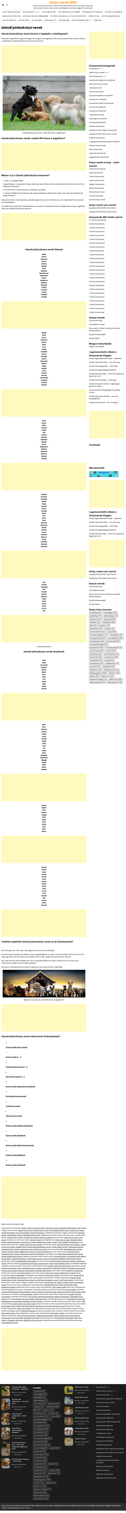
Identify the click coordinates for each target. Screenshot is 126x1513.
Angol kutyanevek (96, 173)
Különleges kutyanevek (92, 12)
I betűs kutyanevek (96, 251)
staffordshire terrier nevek (37, 1259)
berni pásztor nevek (78, 1245)
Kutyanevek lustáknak (97, 111)
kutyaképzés (97, 641)
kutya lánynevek (26, 1249)
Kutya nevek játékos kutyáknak (19, 1126)
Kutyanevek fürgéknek (98, 99)
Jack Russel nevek (81, 1408)
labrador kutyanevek (26, 1271)
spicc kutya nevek (24, 1308)
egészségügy (111, 616)
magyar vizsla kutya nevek (63, 1315)
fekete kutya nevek (41, 1230)
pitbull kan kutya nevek (32, 1320)
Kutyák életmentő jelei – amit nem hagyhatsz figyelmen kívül (20, 1446)
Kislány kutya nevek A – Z (17, 1067)
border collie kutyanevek (61, 1292)
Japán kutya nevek (96, 180)
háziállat (95, 622)
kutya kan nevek (29, 1304)
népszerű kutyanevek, (74, 1271)
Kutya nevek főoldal (11, 12)
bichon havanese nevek (26, 1268)
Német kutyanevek (96, 188)
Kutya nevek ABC (49, 12)
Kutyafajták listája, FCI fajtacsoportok (68, 16)
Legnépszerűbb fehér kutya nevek (102, 208)
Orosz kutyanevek (96, 196)
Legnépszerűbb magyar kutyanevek (103, 130)
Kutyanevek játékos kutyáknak (101, 95)
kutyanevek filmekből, (56, 1259)
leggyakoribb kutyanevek (26, 1261)
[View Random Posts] (2, 4)
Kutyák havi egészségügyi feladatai (102, 370)
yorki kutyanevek (25, 1294)
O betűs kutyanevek (97, 274)
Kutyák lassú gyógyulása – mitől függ (103, 366)
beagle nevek (21, 1247)
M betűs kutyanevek (97, 266)
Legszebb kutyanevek (97, 153)
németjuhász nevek (14, 1235)
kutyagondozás (98, 638)
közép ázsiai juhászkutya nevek (39, 1247)
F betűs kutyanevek (96, 239)
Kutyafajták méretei (114, 12)
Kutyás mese (37, 20)
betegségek (110, 613)
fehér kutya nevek (63, 1240)
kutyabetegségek (98, 635)
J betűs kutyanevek (96, 254)
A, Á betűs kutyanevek (97, 220)
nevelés (109, 660)
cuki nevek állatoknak (9, 1292)
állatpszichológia (98, 679)
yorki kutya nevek (73, 1256)
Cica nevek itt (50, 20)
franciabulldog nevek (9, 1323)
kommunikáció (97, 632)
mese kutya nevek (59, 1268)
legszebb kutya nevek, (76, 1299)
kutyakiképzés (115, 638)
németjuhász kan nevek (53, 1285)
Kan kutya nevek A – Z (15, 1076)
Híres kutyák (93, 16)
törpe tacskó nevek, (73, 1259)
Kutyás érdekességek (111, 16)
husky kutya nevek (71, 1237)
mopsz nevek (57, 1242)
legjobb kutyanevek (70, 1242)
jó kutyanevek (55, 1261)
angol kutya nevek (28, 1242)
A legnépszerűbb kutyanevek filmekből (104, 142)
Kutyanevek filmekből (97, 122)
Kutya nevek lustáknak (15, 1165)
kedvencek (96, 628)
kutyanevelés (113, 641)
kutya (111, 632)
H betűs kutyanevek (97, 247)
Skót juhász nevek (81, 1428)
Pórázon (97, 20)
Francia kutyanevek (96, 176)
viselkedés (108, 666)
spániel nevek (75, 1278)
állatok (94, 676)
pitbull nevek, (24, 1245)
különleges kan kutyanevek (11, 1301)
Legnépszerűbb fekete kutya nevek (103, 134)
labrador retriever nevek (32, 1301)
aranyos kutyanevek (43, 1252)
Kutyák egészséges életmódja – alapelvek (105, 358)
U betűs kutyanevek (97, 297)
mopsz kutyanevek (27, 1311)
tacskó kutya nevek (31, 1237)
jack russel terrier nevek (43, 1263)
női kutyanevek (60, 1256)
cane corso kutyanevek (26, 1315)
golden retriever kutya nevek (59, 1266)
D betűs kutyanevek (97, 231)
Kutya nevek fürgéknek (15, 1135)
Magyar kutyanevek (96, 184)
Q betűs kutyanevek (97, 281)
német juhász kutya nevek (11, 1256)
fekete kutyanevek (62, 1297)
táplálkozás (112, 663)
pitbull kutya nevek (75, 1254)
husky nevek (81, 1228)
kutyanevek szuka (70, 1285)
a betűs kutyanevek (18, 1259)
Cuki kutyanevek (95, 88)
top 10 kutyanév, (17, 1318)
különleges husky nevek (73, 1249)
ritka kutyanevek (7, 1233)
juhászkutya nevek (8, 1287)
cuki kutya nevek (52, 1228)
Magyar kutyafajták (12, 16)
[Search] (7, 4)
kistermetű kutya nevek (25, 1306)
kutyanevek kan (50, 1282)
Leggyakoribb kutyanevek (99, 157)
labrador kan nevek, (31, 1318)
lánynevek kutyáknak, (64, 1318)
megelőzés (96, 660)
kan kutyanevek (63, 1245)
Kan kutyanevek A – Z (97, 76)
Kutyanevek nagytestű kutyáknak (102, 80)
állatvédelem (115, 682)
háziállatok (108, 622)
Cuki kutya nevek (13, 1106)
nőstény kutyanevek (44, 1268)
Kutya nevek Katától (19, 1392)
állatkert (114, 673)
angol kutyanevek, (37, 1233)
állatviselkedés (97, 682)
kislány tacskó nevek (65, 1282)
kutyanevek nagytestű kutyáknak (41, 1297)
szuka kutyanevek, (14, 1242)
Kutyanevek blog (95, 320)
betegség (95, 613)
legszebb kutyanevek (67, 1228)
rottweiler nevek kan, (15, 1320)
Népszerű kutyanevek (97, 145)
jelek (93, 625)
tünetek (95, 666)
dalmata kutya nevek (43, 1306)
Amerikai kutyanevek (97, 169)
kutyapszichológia (99, 644)
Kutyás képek (23, 20)
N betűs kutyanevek (97, 270)
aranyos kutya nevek (9, 1271)
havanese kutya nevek (26, 1280)
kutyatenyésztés (114, 647)
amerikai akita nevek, (43, 1271)
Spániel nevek (80, 1439)
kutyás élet (96, 657)
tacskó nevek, (26, 1228)
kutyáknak (96, 654)
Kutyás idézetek (9, 20)
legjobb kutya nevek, (27, 1252)
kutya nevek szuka (78, 1292)
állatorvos (107, 676)
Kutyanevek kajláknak (97, 107)
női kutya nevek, (28, 1299)
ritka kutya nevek (53, 1275)
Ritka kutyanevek (95, 149)
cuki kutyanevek (73, 1252)
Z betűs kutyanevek (96, 312)
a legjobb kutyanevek (44, 1315)
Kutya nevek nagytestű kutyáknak (20, 1086)
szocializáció (96, 663)
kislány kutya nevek (25, 1230)
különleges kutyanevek (31, 1235)
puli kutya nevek (45, 1237)
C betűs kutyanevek (97, 228)
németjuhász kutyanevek (16, 1278)
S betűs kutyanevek (96, 289)
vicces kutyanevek (22, 1233)
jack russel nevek (59, 1287)
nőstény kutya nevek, (15, 1237)
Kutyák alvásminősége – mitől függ (102, 380)
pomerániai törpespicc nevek (46, 1280)
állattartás (115, 679)
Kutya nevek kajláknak (15, 1155)
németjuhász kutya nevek (59, 1230)
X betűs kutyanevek (96, 304)
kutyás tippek (111, 654)
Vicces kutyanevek (96, 92)
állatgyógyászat (98, 673)
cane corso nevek (8, 1247)
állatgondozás (111, 670)
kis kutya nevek (36, 1245)
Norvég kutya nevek (97, 192)
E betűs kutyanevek (96, 235)
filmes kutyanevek (44, 1292)
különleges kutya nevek (10, 1249)
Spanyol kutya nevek (97, 200)
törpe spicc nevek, (57, 1313)
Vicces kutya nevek (14, 1116)
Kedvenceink (64, 20)
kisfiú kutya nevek (40, 1249)
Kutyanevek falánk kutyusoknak (101, 103)
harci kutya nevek (52, 1273)
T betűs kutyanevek (96, 293)
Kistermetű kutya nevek (16, 1096)
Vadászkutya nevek (96, 115)
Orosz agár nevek (81, 1397)
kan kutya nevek (38, 1228)
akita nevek (62, 1254)
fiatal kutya (96, 619)
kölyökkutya (111, 657)
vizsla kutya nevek (68, 1261)
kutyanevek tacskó (26, 1263)
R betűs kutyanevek (96, 285)
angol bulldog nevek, (62, 1263)
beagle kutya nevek (43, 1242)
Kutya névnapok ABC (80, 20)
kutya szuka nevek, (8, 1306)
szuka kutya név (41, 1299)
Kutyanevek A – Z (95, 69)
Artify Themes (25, 1508)
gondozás (109, 619)
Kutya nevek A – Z (30, 12)
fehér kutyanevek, (8, 1313)
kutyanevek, (17, 1299)
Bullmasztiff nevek (82, 1418)
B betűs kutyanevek (96, 224)
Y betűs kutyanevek (96, 308)
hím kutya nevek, (23, 1273)
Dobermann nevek (81, 1387)
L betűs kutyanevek (96, 262)
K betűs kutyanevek (96, 258)
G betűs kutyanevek (97, 243)
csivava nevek (35, 1240)
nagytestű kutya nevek (10, 1254)
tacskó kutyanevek (8, 1268)
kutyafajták (116, 635)
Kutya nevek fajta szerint (17, 1047)
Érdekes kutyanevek (97, 126)
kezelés (109, 628)
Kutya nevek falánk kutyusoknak (20, 1145)
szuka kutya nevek (77, 1230)
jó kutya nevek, (70, 1289)
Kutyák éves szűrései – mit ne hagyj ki (103, 402)
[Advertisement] (44, 59)
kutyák (111, 651)
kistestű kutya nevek (68, 1273)
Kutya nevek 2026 (63, 2)
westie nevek (17, 1304)
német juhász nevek (59, 1247)
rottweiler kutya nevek (76, 1268)
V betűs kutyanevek (97, 301)
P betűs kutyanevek (96, 278)
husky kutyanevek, (17, 1275)
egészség (95, 616)
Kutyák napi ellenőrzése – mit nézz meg (104, 362)
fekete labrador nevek (27, 1292)
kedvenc (104, 625)
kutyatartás (96, 647)
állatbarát (95, 670)
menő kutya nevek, (66, 1280)
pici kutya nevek (58, 1306)
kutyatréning (97, 651)
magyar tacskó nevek (9, 1252)
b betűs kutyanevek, (76, 1247)
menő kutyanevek (36, 1254)
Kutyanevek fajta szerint (69, 12)
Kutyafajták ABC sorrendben (35, 16)
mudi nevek (24, 1254)
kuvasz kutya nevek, (9, 1280)
